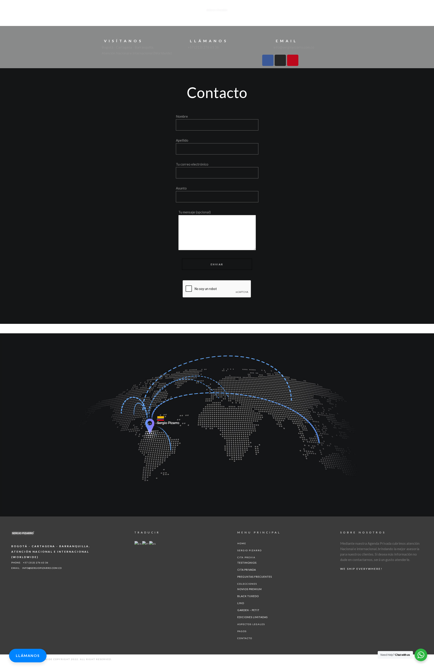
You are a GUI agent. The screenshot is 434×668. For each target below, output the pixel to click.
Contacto (244, 638)
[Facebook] (268, 60)
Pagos (242, 631)
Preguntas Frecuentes (254, 576)
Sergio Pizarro (249, 550)
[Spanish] (152, 543)
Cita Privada (246, 569)
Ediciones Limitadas (252, 617)
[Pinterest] (292, 60)
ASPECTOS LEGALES (251, 624)
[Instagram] (280, 60)
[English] (138, 543)
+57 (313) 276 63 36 (35, 562)
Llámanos (28, 655)
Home (241, 543)
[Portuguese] (145, 543)
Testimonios (247, 562)
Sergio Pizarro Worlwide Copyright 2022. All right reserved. (61, 659)
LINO (240, 603)
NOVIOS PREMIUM (249, 589)
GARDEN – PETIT (248, 610)
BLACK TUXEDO (248, 596)
